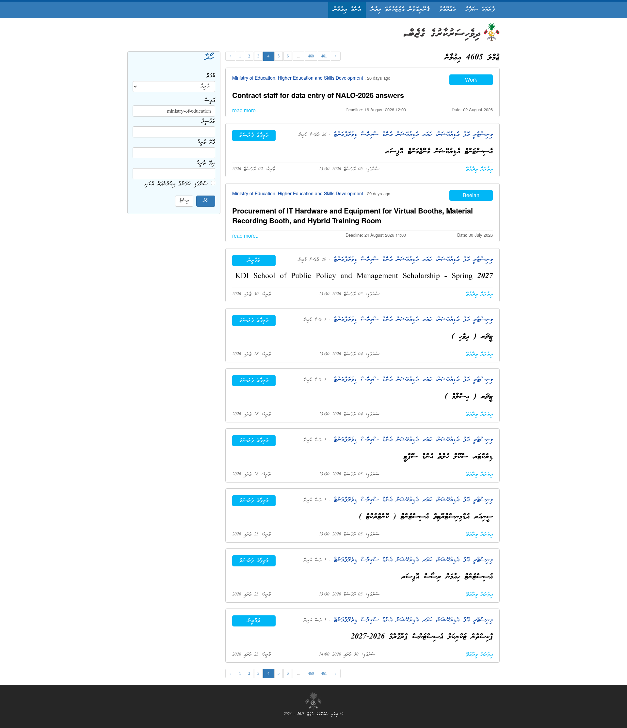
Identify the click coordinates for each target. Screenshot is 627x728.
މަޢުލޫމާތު (447, 9)
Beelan (471, 195)
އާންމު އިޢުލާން (347, 9)
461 (324, 56)
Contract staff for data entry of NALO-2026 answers (318, 95)
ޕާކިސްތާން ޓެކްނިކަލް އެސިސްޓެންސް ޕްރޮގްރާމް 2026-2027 (422, 637)
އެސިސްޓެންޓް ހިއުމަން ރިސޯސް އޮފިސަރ (447, 577)
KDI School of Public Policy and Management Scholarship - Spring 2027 (364, 276)
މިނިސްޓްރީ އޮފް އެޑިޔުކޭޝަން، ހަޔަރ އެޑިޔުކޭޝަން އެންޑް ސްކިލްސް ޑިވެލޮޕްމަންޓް (411, 134)
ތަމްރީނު (254, 260)
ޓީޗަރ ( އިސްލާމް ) (469, 397)
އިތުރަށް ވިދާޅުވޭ (479, 169)
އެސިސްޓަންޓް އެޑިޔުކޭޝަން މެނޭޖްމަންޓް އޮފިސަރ (439, 151)
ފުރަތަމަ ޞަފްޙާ (480, 9)
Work (471, 79)
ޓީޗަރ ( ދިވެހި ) (472, 336)
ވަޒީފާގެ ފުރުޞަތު (253, 135)
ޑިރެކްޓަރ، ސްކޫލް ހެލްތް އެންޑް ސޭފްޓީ (448, 457)
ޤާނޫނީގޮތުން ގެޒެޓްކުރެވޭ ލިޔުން (400, 9)
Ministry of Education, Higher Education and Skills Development (298, 77)
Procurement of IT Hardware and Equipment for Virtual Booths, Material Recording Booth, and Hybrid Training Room (352, 215)
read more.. (245, 110)
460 (311, 56)
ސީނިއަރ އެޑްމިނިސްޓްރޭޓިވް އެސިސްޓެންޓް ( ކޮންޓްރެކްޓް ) (426, 517)
